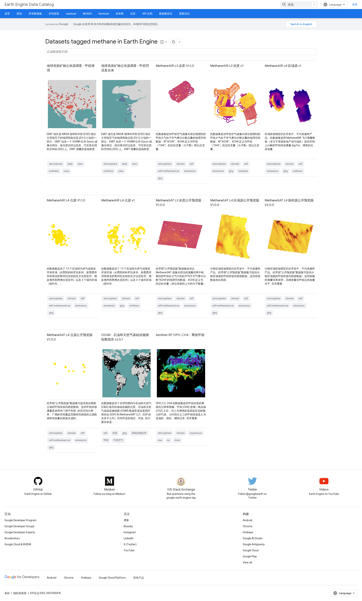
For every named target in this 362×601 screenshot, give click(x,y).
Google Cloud (250, 550)
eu (168, 440)
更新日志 (184, 13)
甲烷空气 (118, 440)
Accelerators (12, 538)
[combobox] (299, 4)
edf (191, 163)
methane (54, 171)
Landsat (71, 13)
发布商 (119, 13)
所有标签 (54, 13)
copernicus (196, 433)
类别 (19, 13)
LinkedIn (128, 538)
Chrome (247, 526)
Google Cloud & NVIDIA (18, 544)
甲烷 (106, 440)
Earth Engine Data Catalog (29, 4)
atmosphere (55, 163)
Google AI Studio (252, 538)
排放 (114, 433)
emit (80, 163)
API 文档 (147, 13)
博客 (126, 520)
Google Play (250, 556)
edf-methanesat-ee (168, 171)
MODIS (87, 13)
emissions (190, 171)
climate (180, 163)
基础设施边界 (139, 433)
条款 (7, 593)
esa (160, 440)
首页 (7, 13)
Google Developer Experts (20, 532)
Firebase (248, 532)
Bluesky (128, 526)
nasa (66, 171)
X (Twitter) (130, 544)
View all (247, 562)
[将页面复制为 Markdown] (173, 42)
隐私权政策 (20, 593)
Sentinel (103, 13)
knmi (177, 440)
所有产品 (138, 577)
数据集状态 (165, 13)
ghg (160, 178)
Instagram (130, 532)
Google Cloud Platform (112, 577)
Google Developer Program (21, 520)
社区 (133, 13)
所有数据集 (35, 13)
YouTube (129, 550)
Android (247, 520)
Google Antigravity (254, 544)
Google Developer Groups (20, 526)
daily (70, 163)
